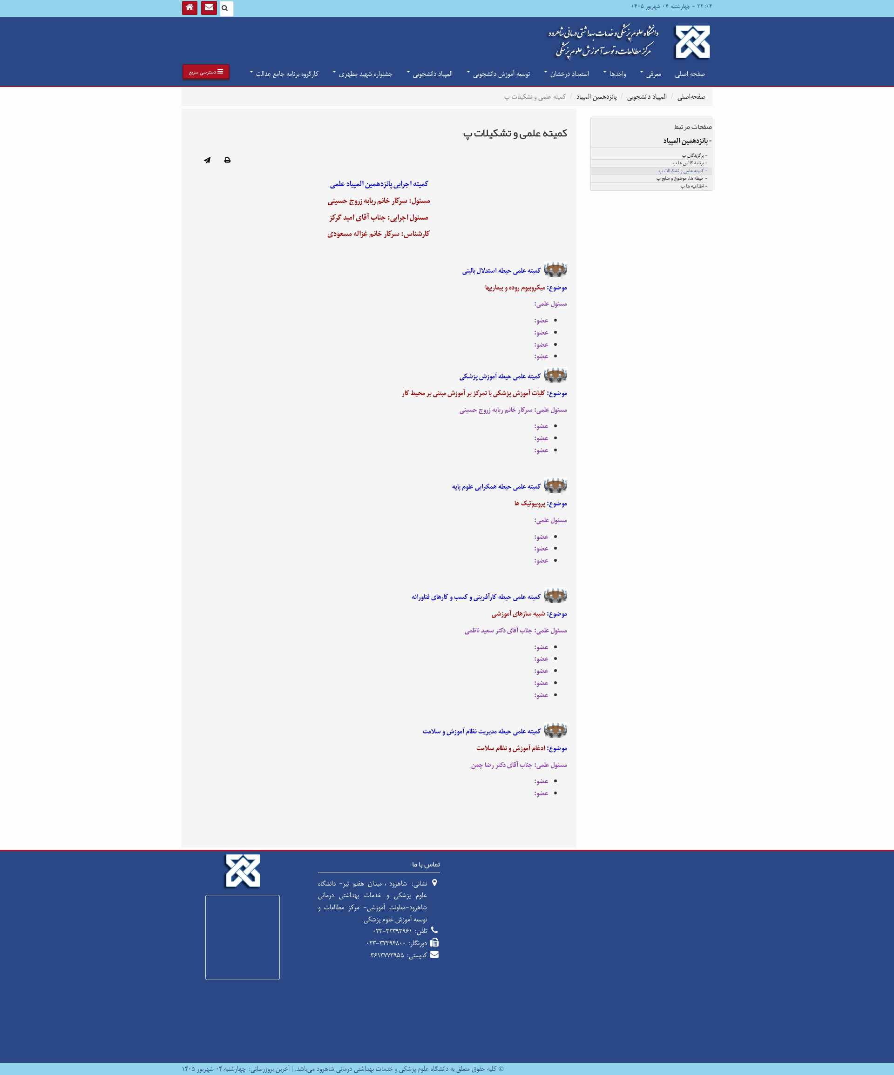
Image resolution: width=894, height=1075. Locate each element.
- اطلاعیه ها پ (694, 186)
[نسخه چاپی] (227, 161)
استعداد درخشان (569, 74)
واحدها (617, 74)
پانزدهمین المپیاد (596, 96)
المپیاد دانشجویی (432, 74)
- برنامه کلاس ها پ (690, 163)
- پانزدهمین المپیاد (688, 141)
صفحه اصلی (690, 74)
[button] (206, 71)
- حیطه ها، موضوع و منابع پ (682, 178)
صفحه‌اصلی (691, 96)
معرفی (652, 74)
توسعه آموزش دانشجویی (500, 74)
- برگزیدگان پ (694, 156)
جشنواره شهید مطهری (365, 74)
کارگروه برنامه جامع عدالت (286, 74)
